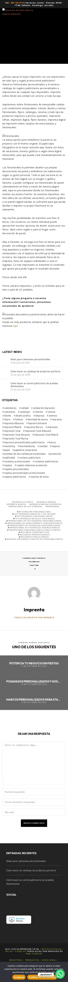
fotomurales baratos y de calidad (35, 514)
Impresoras (52, 506)
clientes (39, 411)
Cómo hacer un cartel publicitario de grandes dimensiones (34, 385)
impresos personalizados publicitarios (24, 442)
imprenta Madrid (12, 427)
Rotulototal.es (52, 949)
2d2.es (9, 951)
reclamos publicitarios (46, 461)
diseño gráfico (23, 415)
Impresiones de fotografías (25, 506)
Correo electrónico (34, 558)
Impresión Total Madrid (46, 434)
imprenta (57, 419)
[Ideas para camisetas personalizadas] (5, 361)
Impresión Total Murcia (16, 438)
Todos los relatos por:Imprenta (34, 617)
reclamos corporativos (34, 532)
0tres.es (20, 951)
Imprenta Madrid (46, 502)
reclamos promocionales (17, 461)
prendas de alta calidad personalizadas (25, 453)
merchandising (27, 446)
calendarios (10, 407)
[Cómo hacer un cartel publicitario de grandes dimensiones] (5, 385)
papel (7, 449)
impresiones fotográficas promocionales (35, 527)
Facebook (34, 562)
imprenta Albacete (14, 423)
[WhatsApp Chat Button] (60, 974)
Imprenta (18, 38)
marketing (9, 446)
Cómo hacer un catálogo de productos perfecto (35, 371)
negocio (56, 446)
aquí (15, 325)
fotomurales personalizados (35, 516)
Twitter (34, 565)
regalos (8, 465)
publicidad (9, 457)
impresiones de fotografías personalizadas (35, 521)
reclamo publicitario (30, 457)
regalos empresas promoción (32, 465)
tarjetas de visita (40, 476)
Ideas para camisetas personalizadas (30, 359)
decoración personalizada (35, 511)
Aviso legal (49, 960)
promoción (55, 453)
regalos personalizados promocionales (24, 472)
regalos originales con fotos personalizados (35, 539)
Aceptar (19, 977)
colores (51, 411)
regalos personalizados (16, 469)
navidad (43, 446)
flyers (7, 419)
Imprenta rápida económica (45, 504)
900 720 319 (17, 2)
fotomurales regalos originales (35, 518)
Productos (32, 960)
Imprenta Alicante (37, 423)
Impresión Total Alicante (17, 434)
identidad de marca (38, 419)
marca (52, 442)
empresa (39, 415)
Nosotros (15, 960)
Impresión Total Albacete (38, 430)
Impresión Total (12, 430)
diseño (7, 415)
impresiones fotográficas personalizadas (34, 525)
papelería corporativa (25, 449)
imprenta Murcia (34, 427)
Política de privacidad (42, 977)
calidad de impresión (44, 407)
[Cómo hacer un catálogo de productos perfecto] (5, 373)
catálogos (25, 411)
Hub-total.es (34, 953)
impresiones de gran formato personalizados (35, 523)
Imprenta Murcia (16, 504)
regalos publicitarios (15, 476)
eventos (53, 415)
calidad (25, 407)
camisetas (9, 411)
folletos (19, 419)
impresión (52, 427)
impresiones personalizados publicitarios (35, 530)
